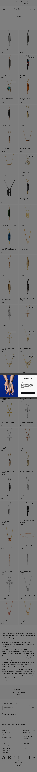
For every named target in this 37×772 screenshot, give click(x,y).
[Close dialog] (36, 376)
